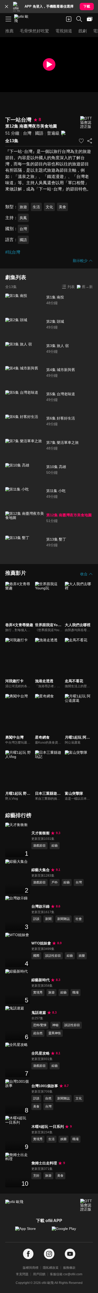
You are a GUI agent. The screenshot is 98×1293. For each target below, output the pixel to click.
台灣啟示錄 (40, 906)
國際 (36, 955)
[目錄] (8, 19)
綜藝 (54, 845)
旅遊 (23, 207)
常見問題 (22, 1274)
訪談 (36, 919)
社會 (79, 919)
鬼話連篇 (38, 1012)
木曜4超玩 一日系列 (47, 1126)
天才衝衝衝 (40, 833)
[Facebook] (28, 1254)
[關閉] (6, 6)
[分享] (90, 141)
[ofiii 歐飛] (23, 19)
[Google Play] (67, 1231)
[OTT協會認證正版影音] (86, 122)
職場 (75, 992)
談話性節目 (53, 955)
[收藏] (81, 141)
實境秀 (38, 992)
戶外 (54, 882)
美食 (62, 207)
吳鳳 (23, 218)
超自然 (38, 1033)
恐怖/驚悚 (40, 1025)
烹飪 (36, 1175)
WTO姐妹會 (41, 943)
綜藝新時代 (40, 980)
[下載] (69, 19)
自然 (48, 1098)
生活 (36, 207)
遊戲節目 (39, 845)
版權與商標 (30, 1268)
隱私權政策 (51, 1268)
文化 (49, 207)
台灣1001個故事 (44, 1086)
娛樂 (82, 955)
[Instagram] (49, 1254)
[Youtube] (70, 1254)
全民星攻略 (40, 1053)
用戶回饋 (39, 1274)
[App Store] (31, 1231)
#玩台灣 (12, 252)
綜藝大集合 (40, 870)
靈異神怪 (54, 1033)
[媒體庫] (90, 19)
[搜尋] (79, 19)
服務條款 (69, 1268)
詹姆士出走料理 (44, 1163)
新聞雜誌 (63, 919)
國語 (39, 133)
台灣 (27, 133)
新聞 (48, 919)
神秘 (55, 1025)
